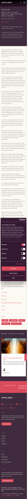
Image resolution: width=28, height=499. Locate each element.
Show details (19, 264)
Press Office (4, 459)
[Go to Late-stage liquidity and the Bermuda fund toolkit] (14, 346)
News (2, 454)
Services (3, 436)
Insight (7, 21)
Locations (3, 443)
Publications (5, 9)
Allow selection (13, 273)
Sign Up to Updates (6, 462)
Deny (13, 278)
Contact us (6, 423)
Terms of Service (12, 495)
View (22, 387)
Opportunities (7, 480)
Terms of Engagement (12, 487)
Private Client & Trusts (6, 302)
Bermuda (3, 296)
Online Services (15, 489)
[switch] (23, 249)
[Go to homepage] (6, 2)
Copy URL (6, 323)
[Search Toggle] (21, 2)
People (3, 441)
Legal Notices (8, 489)
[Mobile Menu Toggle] (24, 2)
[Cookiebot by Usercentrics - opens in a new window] (19, 220)
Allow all (13, 268)
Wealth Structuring (17, 302)
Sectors (3, 438)
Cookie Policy (4, 487)
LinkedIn (13, 320)
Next (25, 357)
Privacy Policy (4, 495)
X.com (5, 320)
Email (21, 320)
